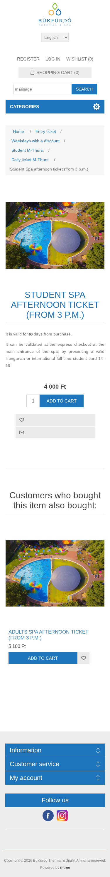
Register (28, 58)
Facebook (48, 815)
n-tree (65, 868)
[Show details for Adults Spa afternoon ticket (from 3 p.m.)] (55, 573)
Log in (52, 58)
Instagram (62, 815)
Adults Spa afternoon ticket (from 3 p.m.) (48, 635)
